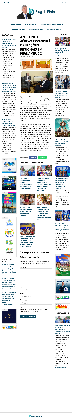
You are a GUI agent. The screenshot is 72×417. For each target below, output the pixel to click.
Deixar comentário (8, 275)
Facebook (33, 157)
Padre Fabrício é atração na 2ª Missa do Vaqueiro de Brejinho (61, 142)
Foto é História (31, 24)
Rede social (23, 300)
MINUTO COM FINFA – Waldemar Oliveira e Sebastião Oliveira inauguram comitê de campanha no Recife (9, 282)
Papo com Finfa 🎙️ (54, 29)
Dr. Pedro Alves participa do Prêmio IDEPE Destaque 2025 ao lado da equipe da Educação (62, 227)
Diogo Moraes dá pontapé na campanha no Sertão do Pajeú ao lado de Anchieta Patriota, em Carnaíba (9, 87)
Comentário (23, 267)
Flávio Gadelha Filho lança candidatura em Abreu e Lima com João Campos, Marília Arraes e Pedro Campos (27, 241)
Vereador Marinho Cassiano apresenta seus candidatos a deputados (61, 94)
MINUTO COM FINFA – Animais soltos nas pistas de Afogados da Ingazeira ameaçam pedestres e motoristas (9, 269)
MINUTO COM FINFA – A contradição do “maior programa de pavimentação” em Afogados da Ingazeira (9, 297)
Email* (22, 293)
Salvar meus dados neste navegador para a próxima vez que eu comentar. (33, 310)
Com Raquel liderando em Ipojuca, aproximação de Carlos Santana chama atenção (9, 43)
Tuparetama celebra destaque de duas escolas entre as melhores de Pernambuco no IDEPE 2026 (61, 183)
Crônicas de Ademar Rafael (52, 24)
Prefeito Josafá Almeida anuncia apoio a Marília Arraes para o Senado (9, 122)
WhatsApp (42, 157)
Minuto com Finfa (36, 29)
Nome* (22, 287)
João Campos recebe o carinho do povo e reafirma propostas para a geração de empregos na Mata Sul (44, 213)
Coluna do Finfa (18, 29)
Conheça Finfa (15, 24)
